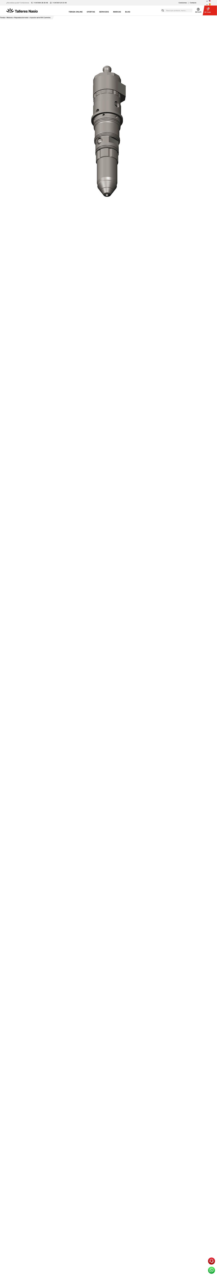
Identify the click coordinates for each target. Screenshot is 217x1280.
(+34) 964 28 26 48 (41, 3)
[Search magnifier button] (163, 10)
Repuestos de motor (21, 17)
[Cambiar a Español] (210, 4)
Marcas (117, 12)
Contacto (193, 3)
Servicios (104, 12)
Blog (127, 12)
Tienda (2, 17)
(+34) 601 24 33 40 (60, 3)
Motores (10, 17)
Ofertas (91, 12)
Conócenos (183, 3)
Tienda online (76, 12)
